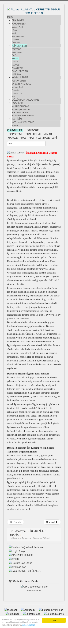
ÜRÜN (14, 55)
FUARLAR (17, 102)
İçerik (14, 33)
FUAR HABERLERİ (20, 71)
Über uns (16, 42)
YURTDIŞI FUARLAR (21, 109)
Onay (54, 620)
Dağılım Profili (17, 26)
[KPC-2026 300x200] (21, 554)
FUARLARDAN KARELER (23, 115)
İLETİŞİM (17, 118)
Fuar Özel (16, 90)
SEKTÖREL (17, 49)
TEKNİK (15, 58)
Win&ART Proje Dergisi (21, 83)
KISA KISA (16, 74)
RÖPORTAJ (17, 52)
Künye (14, 29)
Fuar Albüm (17, 93)
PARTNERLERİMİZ (20, 112)
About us (15, 39)
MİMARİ (48, 134)
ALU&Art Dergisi (19, 80)
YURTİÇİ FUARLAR (20, 106)
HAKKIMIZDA (19, 23)
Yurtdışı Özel (17, 86)
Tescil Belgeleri (18, 36)
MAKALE (15, 64)
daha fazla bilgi (28, 624)
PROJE (15, 61)
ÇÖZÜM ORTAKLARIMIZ (25, 99)
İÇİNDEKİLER (19, 45)
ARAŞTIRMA (17, 67)
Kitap (14, 96)
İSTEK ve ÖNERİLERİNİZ (23, 122)
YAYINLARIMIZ (20, 77)
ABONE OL (17, 125)
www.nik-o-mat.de (34, 590)
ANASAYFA (18, 20)
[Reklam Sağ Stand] (20, 562)
